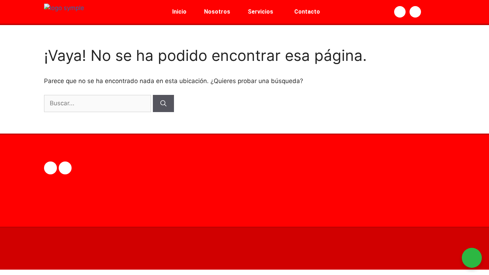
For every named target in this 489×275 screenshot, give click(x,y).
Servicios (260, 11)
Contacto (307, 11)
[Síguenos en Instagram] (415, 12)
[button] (262, 12)
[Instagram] (65, 167)
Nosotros (217, 11)
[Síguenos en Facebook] (400, 12)
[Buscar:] (98, 103)
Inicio (179, 11)
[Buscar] (163, 103)
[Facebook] (50, 167)
